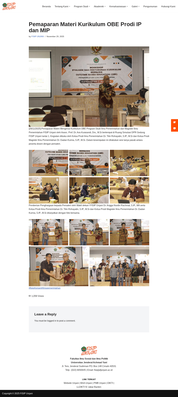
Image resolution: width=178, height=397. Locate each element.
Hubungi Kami (168, 6)
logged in (51, 321)
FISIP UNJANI (37, 36)
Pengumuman (150, 6)
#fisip (31, 288)
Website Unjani (71, 383)
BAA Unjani (86, 383)
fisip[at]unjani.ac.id (103, 370)
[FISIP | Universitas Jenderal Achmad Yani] (9, 6)
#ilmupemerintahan (50, 288)
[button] (69, 6)
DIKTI (110, 383)
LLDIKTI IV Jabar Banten (89, 387)
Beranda (46, 6)
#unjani (37, 288)
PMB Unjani (100, 383)
